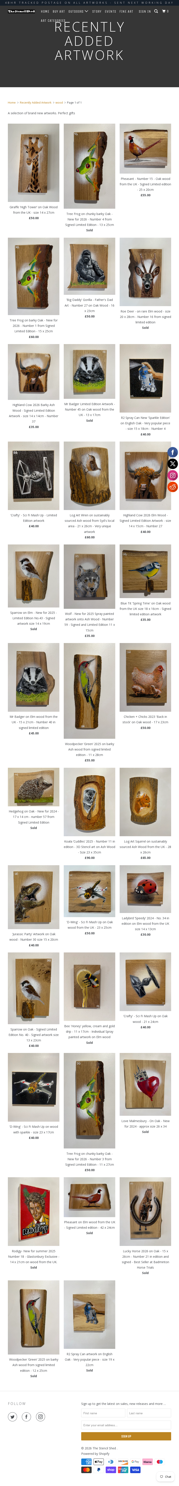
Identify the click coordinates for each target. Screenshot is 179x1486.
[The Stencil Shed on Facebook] (27, 1416)
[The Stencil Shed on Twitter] (13, 1416)
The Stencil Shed (105, 1448)
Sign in (145, 11)
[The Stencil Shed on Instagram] (41, 1416)
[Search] (156, 11)
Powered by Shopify (95, 1454)
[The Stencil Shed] (21, 11)
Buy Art (59, 11)
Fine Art (126, 11)
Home (45, 11)
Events (110, 11)
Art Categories (53, 21)
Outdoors (76, 11)
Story (97, 11)
